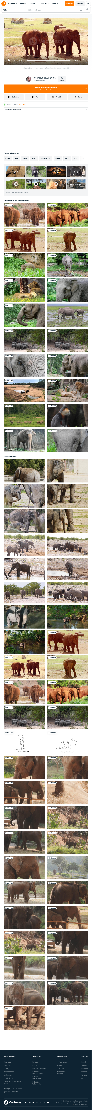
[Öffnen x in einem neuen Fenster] (44, 1101)
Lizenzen (35, 1061)
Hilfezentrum (62, 1061)
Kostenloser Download (46, 88)
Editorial (44, 4)
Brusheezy (7, 1061)
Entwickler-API (9, 1077)
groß (67, 157)
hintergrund (45, 157)
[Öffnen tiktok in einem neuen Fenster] (41, 1101)
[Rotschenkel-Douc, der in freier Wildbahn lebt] (67, 414)
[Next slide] (83, 157)
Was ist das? (22, 104)
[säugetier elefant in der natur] (24, 470)
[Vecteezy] (3, 3)
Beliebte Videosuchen (37, 1082)
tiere (25, 157)
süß (75, 157)
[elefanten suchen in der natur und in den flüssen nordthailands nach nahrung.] (24, 214)
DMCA (34, 1064)
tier (16, 157)
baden (57, 157)
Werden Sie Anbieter (61, 1072)
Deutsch (82, 1071)
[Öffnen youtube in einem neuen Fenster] (48, 1101)
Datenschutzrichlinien (79, 1102)
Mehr (54, 4)
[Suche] (81, 10)
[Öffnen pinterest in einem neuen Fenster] (37, 1101)
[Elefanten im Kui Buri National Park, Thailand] (24, 414)
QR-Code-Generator (11, 1091)
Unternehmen (9, 1071)
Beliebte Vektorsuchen (37, 1072)
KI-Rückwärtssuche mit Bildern (12, 1081)
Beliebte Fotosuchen (36, 1077)
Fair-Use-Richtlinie (79, 1103)
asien (34, 157)
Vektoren (11, 4)
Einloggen (80, 3)
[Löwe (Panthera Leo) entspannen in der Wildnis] (67, 389)
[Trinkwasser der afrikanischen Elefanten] (24, 339)
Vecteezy (7, 1064)
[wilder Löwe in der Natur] (24, 289)
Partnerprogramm (39, 1067)
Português (83, 1067)
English (82, 1061)
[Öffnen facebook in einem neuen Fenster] (26, 1101)
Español (82, 1064)
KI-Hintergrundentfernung (13, 1086)
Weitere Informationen (13, 109)
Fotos (22, 4)
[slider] (49, 60)
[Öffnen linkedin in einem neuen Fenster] (33, 1101)
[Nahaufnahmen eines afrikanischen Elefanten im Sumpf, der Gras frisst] (67, 314)
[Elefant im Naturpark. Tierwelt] (24, 264)
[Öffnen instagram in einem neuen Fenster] (30, 1101)
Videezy (6, 1067)
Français (82, 1074)
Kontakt (60, 1064)
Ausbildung (8, 1074)
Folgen (62, 80)
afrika (7, 157)
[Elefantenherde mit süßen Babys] (24, 389)
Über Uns (60, 1067)
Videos (32, 4)
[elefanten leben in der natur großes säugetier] (24, 239)
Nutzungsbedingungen (62, 1102)
